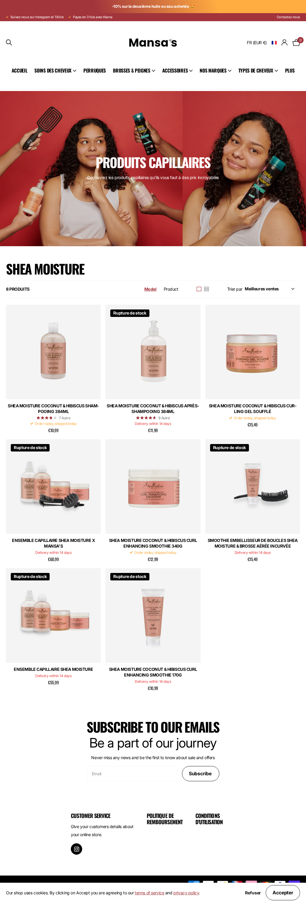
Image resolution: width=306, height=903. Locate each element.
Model (150, 289)
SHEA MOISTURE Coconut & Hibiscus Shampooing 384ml (53, 408)
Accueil (19, 70)
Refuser (253, 892)
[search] (9, 42)
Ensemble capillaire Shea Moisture (53, 669)
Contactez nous (288, 17)
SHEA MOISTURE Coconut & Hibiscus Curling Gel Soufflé (252, 408)
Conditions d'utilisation (209, 819)
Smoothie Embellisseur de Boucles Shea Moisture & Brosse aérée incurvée (253, 543)
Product (171, 289)
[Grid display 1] (199, 289)
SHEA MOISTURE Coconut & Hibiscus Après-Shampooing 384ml (153, 408)
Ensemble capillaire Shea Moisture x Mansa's (53, 543)
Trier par (234, 289)
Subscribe (200, 773)
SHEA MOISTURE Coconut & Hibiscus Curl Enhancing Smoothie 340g (153, 543)
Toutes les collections (55, 71)
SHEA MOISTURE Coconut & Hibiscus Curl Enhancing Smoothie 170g (153, 672)
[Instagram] (76, 849)
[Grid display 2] (206, 289)
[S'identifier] (284, 42)
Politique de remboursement (165, 819)
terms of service (149, 892)
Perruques (94, 70)
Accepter (283, 893)
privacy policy (186, 892)
